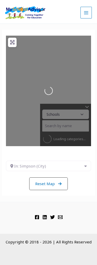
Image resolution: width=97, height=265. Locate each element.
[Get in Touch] (60, 217)
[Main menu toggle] (86, 12)
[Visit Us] (37, 217)
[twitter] (52, 217)
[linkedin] (44, 217)
